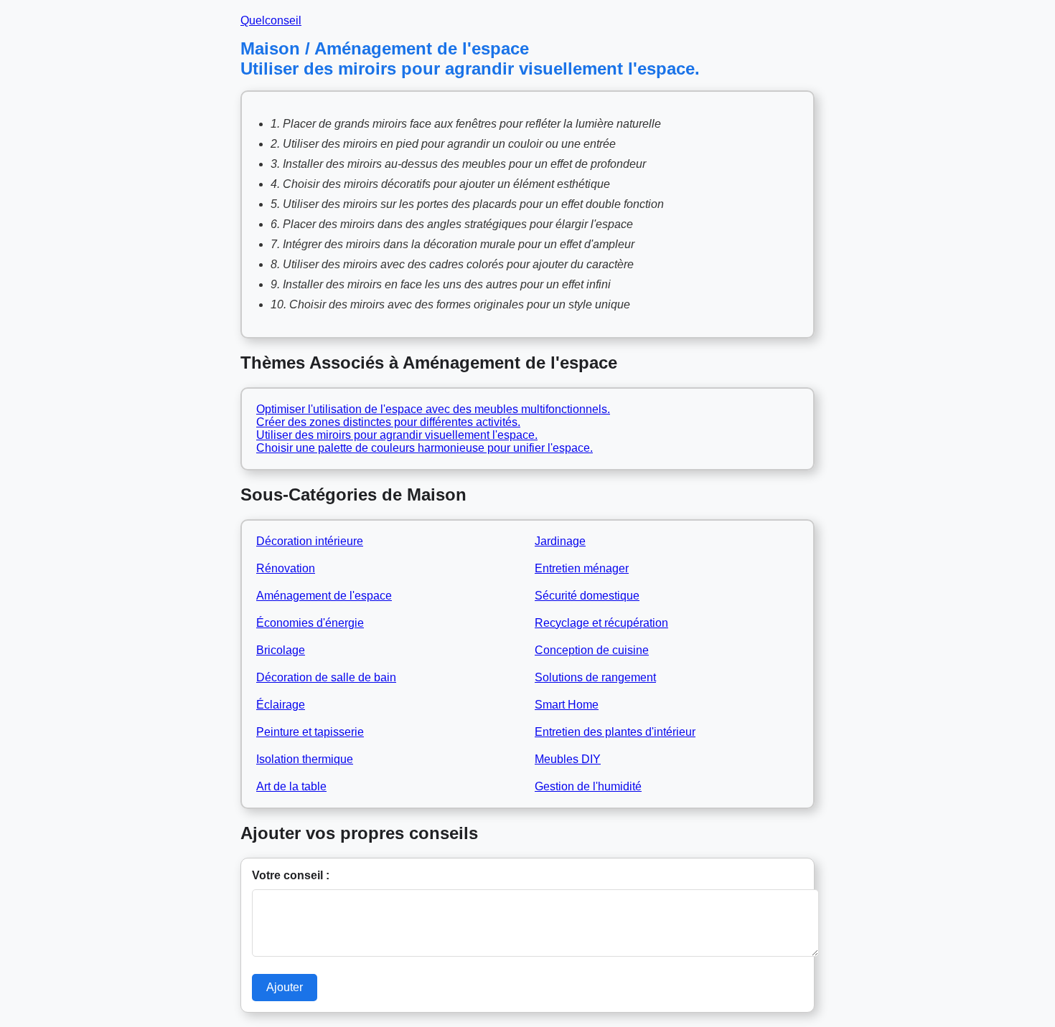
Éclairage (280, 705)
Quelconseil (270, 20)
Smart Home (567, 705)
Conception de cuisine (592, 650)
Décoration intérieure (309, 541)
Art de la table (291, 786)
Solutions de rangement (595, 677)
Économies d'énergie (310, 623)
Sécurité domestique (587, 596)
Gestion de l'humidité (588, 786)
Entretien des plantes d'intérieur (615, 732)
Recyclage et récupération (601, 623)
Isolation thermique (304, 759)
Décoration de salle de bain (326, 677)
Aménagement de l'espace (324, 596)
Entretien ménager (582, 568)
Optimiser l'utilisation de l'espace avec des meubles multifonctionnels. (433, 409)
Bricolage (280, 650)
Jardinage (560, 541)
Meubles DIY (568, 759)
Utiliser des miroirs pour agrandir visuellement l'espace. (397, 435)
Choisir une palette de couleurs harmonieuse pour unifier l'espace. (424, 448)
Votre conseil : (290, 875)
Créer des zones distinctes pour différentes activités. (388, 422)
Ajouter (284, 987)
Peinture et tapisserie (310, 732)
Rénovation (285, 568)
